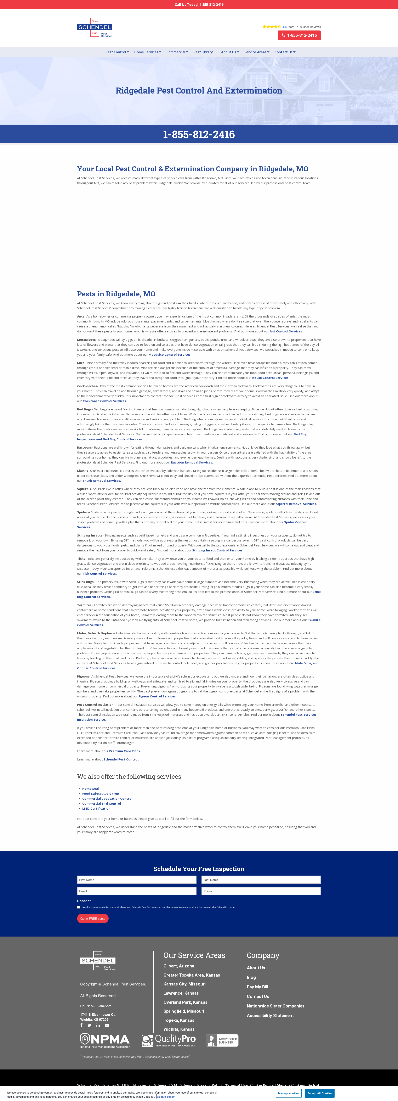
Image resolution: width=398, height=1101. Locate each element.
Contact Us (283, 52)
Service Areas (255, 52)
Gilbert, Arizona (179, 966)
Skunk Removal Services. (102, 480)
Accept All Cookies (319, 1093)
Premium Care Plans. (125, 751)
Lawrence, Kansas (181, 993)
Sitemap (161, 1085)
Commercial (175, 52)
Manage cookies (288, 1093)
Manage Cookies (291, 1085)
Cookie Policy (262, 1085)
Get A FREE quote (92, 918)
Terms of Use (236, 1085)
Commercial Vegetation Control (107, 798)
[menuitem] (115, 52)
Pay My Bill (257, 986)
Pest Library (203, 52)
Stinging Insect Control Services (217, 550)
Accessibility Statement (270, 1015)
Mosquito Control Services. (170, 354)
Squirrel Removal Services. (296, 504)
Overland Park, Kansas (185, 1002)
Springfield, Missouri (184, 1011)
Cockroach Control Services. (105, 401)
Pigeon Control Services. (157, 696)
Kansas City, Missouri (185, 984)
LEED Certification (96, 808)
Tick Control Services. (100, 573)
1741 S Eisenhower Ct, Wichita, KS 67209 (97, 1017)
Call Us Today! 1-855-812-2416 (199, 4)
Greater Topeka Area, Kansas (192, 975)
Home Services (146, 52)
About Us (228, 52)
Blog (251, 977)
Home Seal (90, 788)
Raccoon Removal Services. (192, 462)
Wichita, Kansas (179, 1029)
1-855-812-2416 (199, 134)
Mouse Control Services (270, 378)
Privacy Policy (210, 1085)
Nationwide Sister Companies (276, 1006)
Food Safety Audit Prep (100, 793)
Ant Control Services (286, 331)
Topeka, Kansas (179, 1020)
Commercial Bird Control (101, 803)
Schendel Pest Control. (122, 759)
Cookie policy (166, 1097)
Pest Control (116, 52)
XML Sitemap (183, 1085)
